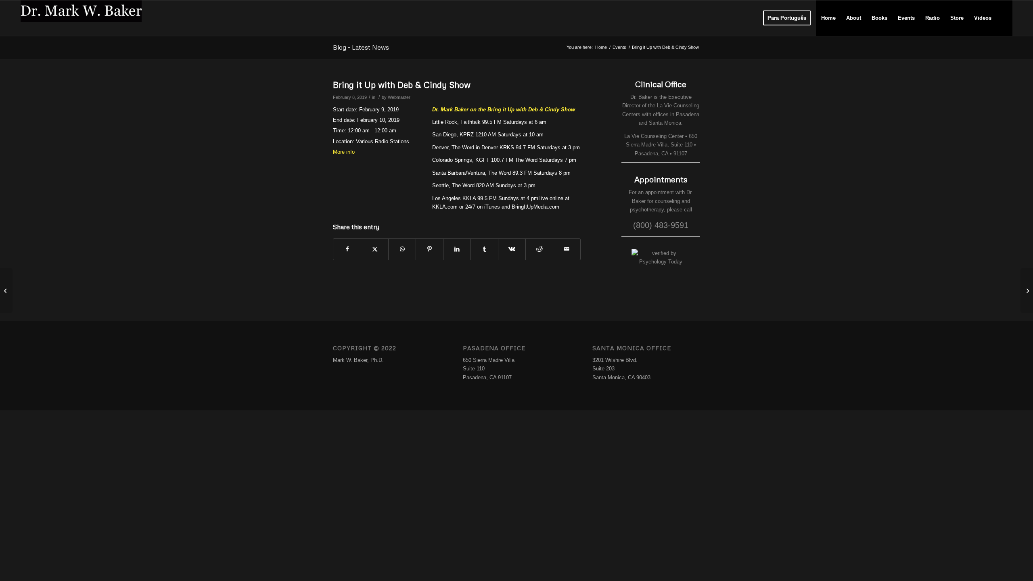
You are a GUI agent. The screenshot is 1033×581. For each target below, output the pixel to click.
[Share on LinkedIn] (456, 249)
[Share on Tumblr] (484, 249)
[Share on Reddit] (539, 249)
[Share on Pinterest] (429, 249)
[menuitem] (787, 18)
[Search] (1004, 18)
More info (344, 152)
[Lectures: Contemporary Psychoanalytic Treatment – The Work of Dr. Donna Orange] (6, 290)
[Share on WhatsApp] (402, 249)
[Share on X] (374, 249)
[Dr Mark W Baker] (81, 18)
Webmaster (399, 97)
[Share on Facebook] (347, 249)
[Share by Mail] (566, 249)
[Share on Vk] (511, 249)
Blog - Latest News (361, 47)
